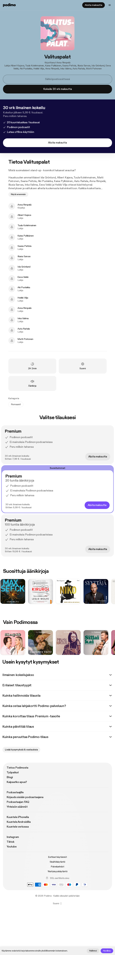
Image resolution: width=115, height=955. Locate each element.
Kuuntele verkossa (18, 826)
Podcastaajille (15, 792)
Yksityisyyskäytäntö (58, 871)
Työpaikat (13, 772)
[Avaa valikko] (109, 5)
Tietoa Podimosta (17, 767)
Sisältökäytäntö (57, 861)
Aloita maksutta (93, 5)
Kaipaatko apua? (17, 782)
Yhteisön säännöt (17, 807)
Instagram (13, 837)
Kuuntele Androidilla (19, 822)
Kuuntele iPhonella (18, 817)
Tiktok (10, 842)
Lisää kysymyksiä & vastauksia (21, 749)
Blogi (10, 777)
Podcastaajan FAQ (18, 802)
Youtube (12, 846)
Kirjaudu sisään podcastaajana (25, 797)
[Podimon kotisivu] (9, 5)
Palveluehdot (57, 866)
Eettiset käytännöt (57, 857)
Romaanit (16, 404)
